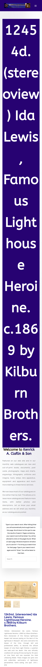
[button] (34, 584)
